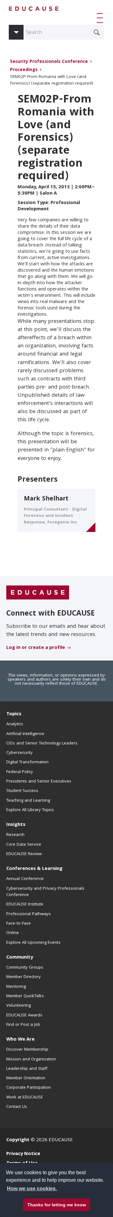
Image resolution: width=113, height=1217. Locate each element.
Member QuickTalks (25, 996)
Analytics (14, 724)
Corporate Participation (28, 1087)
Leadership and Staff (26, 1068)
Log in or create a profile (35, 648)
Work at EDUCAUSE (24, 1097)
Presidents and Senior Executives (38, 781)
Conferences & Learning (34, 869)
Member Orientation (25, 1078)
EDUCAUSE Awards (24, 1015)
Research (15, 835)
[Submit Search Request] (96, 32)
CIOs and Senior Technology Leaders (42, 743)
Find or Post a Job (23, 1024)
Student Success (22, 791)
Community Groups (24, 967)
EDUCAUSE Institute (24, 904)
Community (19, 958)
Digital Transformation (27, 762)
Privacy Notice (23, 1154)
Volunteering (18, 1005)
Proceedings (24, 70)
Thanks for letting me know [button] (56, 1204)
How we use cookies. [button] (32, 1188)
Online (12, 933)
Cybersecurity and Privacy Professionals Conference (45, 892)
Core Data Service (23, 844)
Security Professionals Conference (49, 62)
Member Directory (23, 977)
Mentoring (16, 986)
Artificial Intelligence (25, 734)
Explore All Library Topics (30, 810)
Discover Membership (27, 1049)
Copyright (18, 1140)
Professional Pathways (28, 914)
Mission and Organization (31, 1059)
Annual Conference (25, 879)
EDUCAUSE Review (24, 854)
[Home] (34, 8)
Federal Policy (19, 772)
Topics (13, 714)
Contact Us (16, 1107)
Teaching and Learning (28, 800)
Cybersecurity (19, 753)
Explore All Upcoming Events (33, 942)
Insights (15, 825)
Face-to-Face (18, 923)
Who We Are (20, 1040)
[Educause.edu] (37, 593)
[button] (101, 18)
